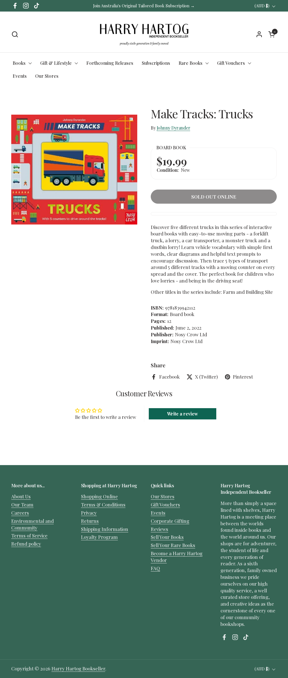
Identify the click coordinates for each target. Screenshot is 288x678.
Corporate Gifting (170, 521)
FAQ (155, 568)
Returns (90, 521)
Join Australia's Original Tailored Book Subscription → (144, 5)
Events (158, 513)
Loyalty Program (99, 537)
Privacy (89, 513)
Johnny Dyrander (173, 128)
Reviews (159, 529)
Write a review (182, 414)
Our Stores (162, 496)
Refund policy (26, 544)
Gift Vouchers (165, 504)
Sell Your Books (167, 537)
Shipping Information (104, 529)
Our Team (22, 504)
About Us (21, 496)
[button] (14, 34)
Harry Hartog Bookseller (78, 668)
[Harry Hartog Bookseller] (144, 34)
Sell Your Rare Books (173, 545)
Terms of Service (29, 535)
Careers (20, 513)
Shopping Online (99, 496)
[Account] (259, 34)
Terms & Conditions (103, 504)
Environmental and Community (32, 524)
